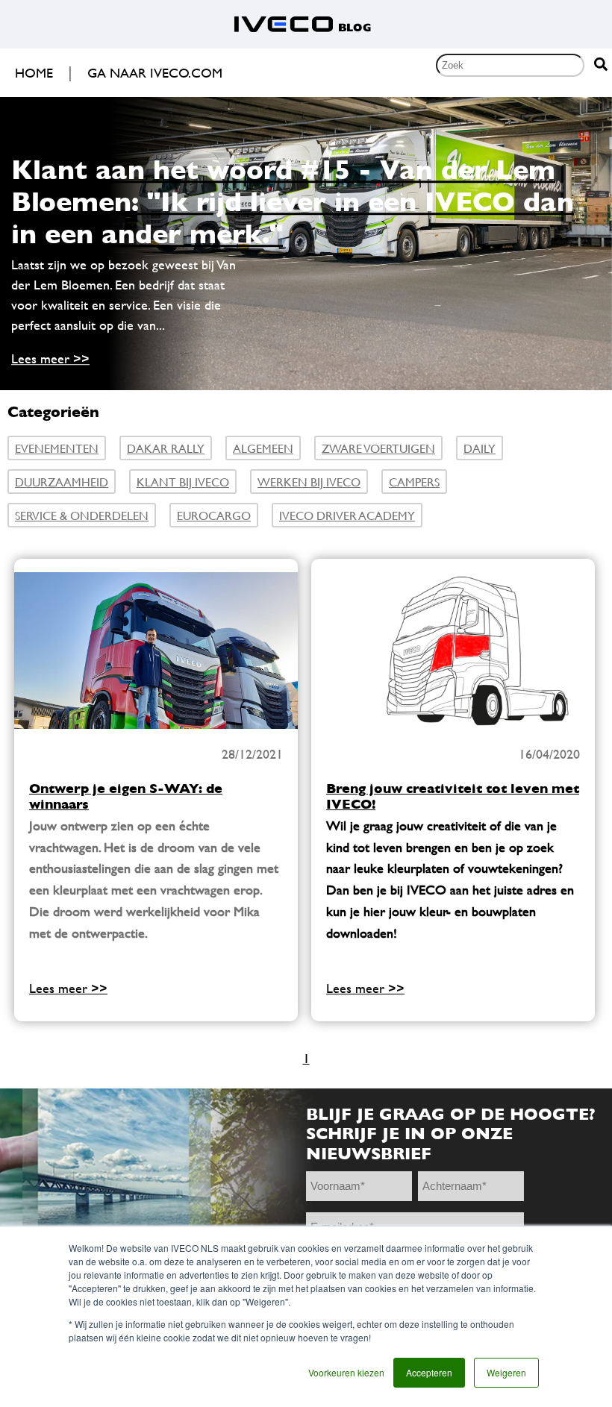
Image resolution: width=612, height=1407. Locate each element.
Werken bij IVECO (308, 481)
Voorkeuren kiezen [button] (346, 1372)
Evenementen (57, 448)
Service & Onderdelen (82, 515)
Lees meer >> (50, 358)
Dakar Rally (165, 448)
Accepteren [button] (429, 1372)
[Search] (601, 65)
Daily (479, 448)
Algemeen (263, 448)
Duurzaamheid (61, 481)
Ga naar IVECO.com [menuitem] (154, 73)
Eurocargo (214, 515)
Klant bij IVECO (183, 481)
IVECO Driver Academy (347, 515)
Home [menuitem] (34, 73)
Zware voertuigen (378, 448)
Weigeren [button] (506, 1372)
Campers (414, 481)
